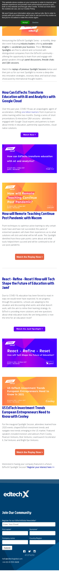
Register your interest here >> (40, 467)
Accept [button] (25, 22)
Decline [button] (35, 22)
